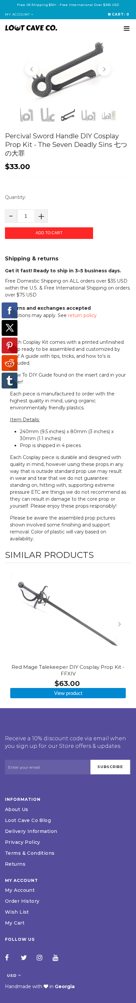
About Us (16, 809)
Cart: (120, 14)
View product (68, 693)
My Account (20, 890)
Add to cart (49, 233)
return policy (82, 315)
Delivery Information (31, 831)
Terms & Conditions (30, 853)
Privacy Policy (22, 842)
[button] (31, 69)
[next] (124, 624)
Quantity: (15, 197)
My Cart (14, 923)
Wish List (17, 912)
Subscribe (110, 766)
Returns (15, 864)
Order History (22, 901)
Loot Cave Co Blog (28, 820)
